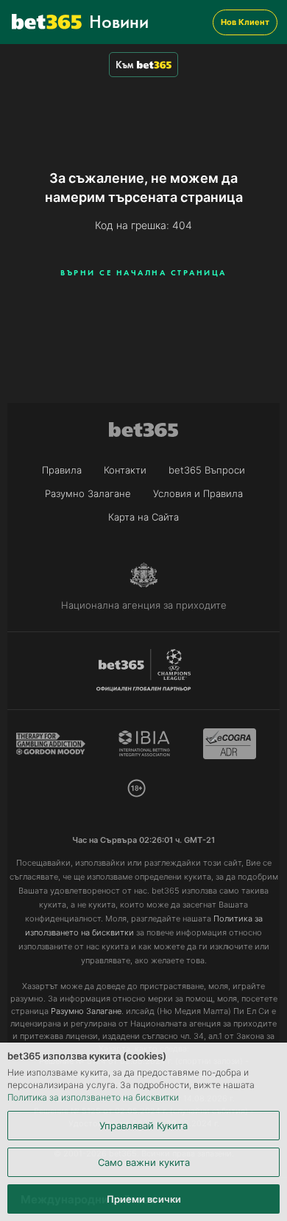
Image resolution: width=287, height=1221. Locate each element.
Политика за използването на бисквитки (93, 1097)
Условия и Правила (198, 493)
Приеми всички (144, 1199)
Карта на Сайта (143, 517)
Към (124, 64)
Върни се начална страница (143, 272)
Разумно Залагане (88, 493)
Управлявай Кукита (143, 1125)
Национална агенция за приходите (144, 605)
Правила (62, 470)
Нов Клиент (245, 22)
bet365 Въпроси (207, 470)
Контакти (125, 470)
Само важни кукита (144, 1162)
